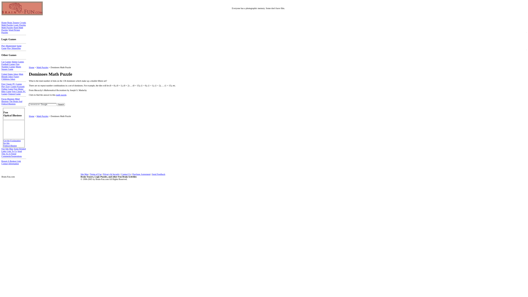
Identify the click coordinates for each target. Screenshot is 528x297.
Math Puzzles (42, 67)
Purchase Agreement (141, 174)
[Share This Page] (518, 80)
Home (31, 67)
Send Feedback (158, 174)
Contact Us (126, 174)
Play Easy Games (9, 86)
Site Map (84, 174)
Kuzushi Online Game (12, 87)
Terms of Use (96, 174)
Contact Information (10, 164)
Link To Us (12, 151)
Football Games (8, 64)
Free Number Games (10, 65)
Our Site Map (7, 149)
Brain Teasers (13, 22)
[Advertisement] (276, 110)
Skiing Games (18, 62)
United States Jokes (9, 74)
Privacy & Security (111, 174)
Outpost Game (14, 94)
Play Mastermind (8, 46)
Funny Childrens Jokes (10, 77)
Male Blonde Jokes (12, 75)
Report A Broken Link (11, 161)
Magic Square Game (11, 68)
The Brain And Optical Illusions (11, 102)
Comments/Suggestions (11, 156)
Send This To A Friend (11, 152)
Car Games (6, 62)
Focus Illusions (7, 99)
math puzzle (61, 95)
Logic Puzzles (20, 25)
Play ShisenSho (14, 48)
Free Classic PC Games (11, 84)
